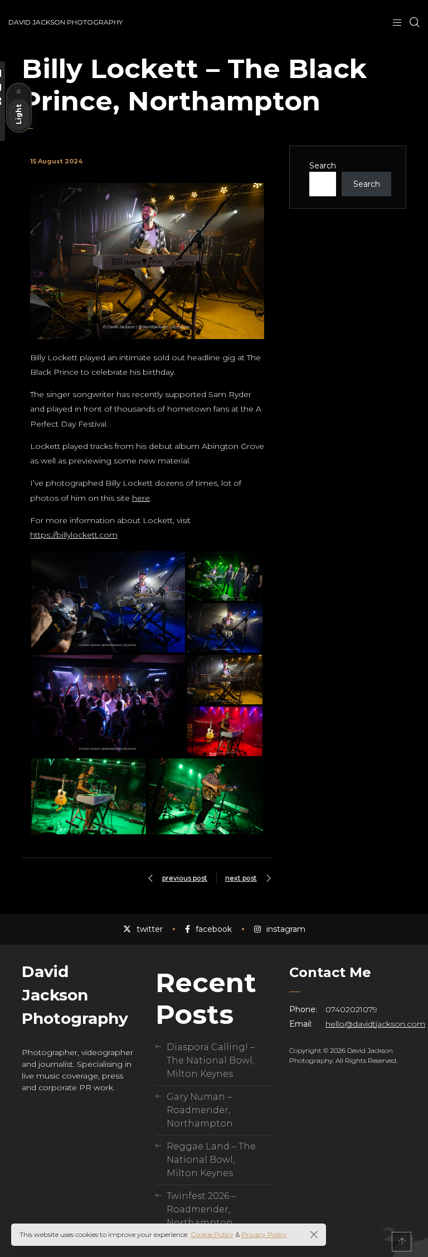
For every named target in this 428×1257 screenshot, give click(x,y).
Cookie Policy (212, 1234)
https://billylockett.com (74, 535)
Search (322, 166)
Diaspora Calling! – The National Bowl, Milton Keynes (211, 1060)
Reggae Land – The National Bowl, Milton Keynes (211, 1159)
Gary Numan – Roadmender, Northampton (200, 1110)
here (141, 498)
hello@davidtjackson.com (375, 1024)
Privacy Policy (264, 1234)
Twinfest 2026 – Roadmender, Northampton (201, 1209)
